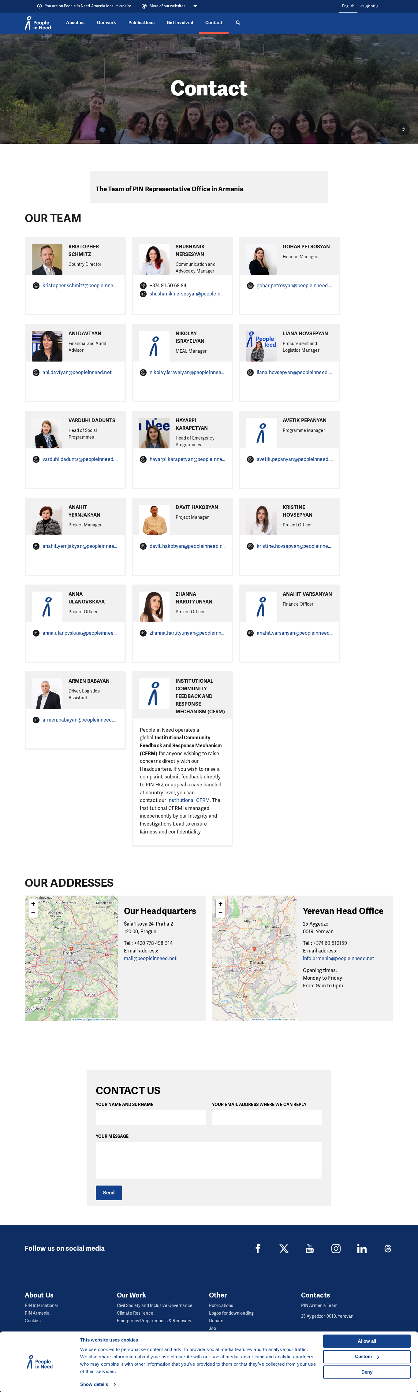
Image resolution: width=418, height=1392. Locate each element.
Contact (213, 23)
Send (108, 1193)
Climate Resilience (135, 1313)
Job (212, 1328)
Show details (94, 1384)
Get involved (180, 23)
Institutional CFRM (188, 800)
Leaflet (78, 1019)
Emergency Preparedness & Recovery (154, 1321)
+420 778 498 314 (153, 943)
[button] (71, 952)
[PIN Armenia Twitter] (284, 1248)
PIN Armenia (37, 1313)
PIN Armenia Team (319, 1305)
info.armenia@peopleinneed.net (338, 958)
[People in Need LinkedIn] (362, 1248)
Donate (216, 1321)
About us (75, 23)
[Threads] (388, 1248)
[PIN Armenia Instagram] (336, 1248)
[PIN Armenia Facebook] (258, 1248)
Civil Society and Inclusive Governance (154, 1305)
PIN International (41, 1305)
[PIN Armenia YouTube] (310, 1248)
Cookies (33, 1321)
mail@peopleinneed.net (150, 958)
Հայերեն (369, 6)
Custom (363, 1356)
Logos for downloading (231, 1313)
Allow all (367, 1341)
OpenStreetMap (95, 1019)
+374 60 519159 (330, 943)
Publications (142, 23)
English (348, 6)
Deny (366, 1372)
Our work (106, 23)
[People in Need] (38, 23)
